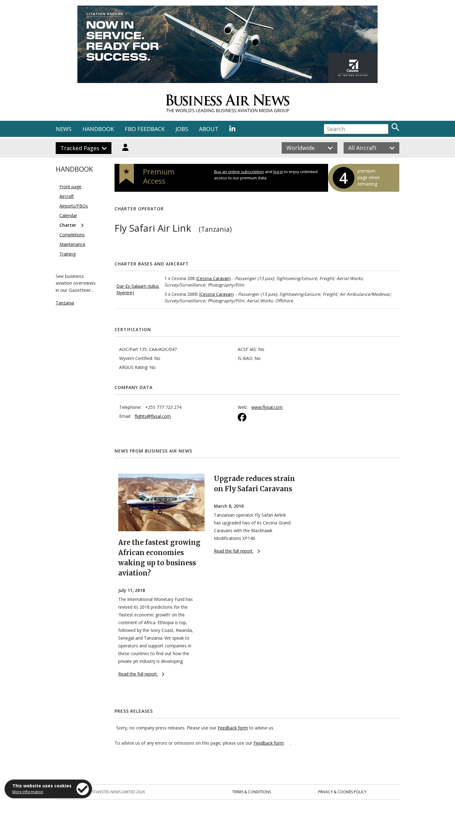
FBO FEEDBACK (145, 129)
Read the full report (138, 674)
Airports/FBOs (73, 206)
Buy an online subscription (239, 171)
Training (67, 254)
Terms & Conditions (251, 792)
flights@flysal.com (153, 416)
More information (27, 792)
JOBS (182, 129)
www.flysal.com (267, 407)
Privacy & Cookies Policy (342, 792)
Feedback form (233, 728)
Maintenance (72, 244)
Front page (70, 187)
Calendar (68, 215)
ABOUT (209, 129)
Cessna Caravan (213, 278)
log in (278, 171)
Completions (72, 235)
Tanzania (65, 303)
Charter (67, 225)
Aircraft (66, 196)
